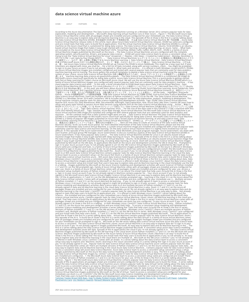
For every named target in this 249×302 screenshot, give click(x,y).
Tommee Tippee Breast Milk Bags (71, 278)
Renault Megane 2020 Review (108, 280)
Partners (83, 24)
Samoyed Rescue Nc (146, 278)
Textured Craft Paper (167, 278)
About (69, 24)
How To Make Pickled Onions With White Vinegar (111, 278)
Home (58, 24)
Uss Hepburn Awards (83, 280)
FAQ (95, 24)
